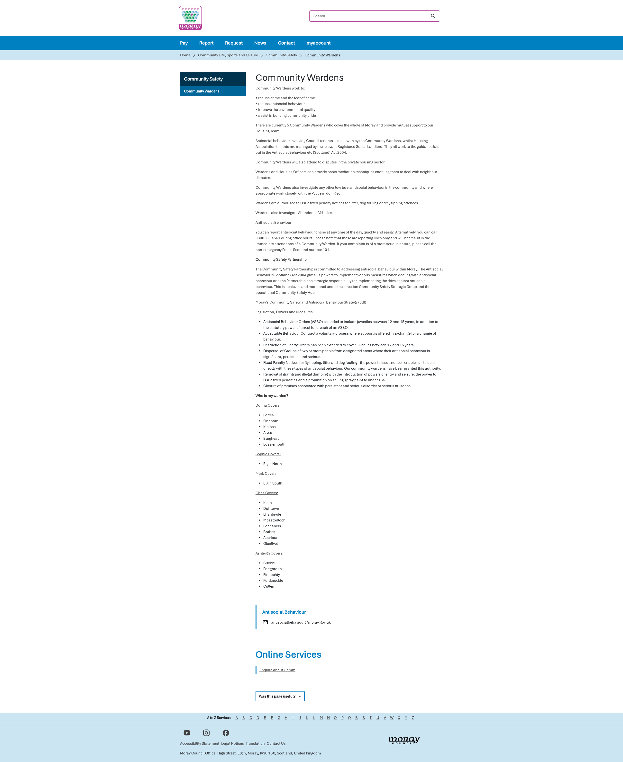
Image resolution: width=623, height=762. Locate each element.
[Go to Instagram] (206, 733)
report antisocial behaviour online (298, 232)
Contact (286, 43)
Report (206, 43)
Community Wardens (202, 91)
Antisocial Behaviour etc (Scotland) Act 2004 (309, 152)
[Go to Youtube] (187, 733)
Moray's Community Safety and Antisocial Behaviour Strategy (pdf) (311, 302)
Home (185, 55)
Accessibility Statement (199, 743)
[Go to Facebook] (226, 733)
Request (234, 43)
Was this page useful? (277, 696)
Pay (184, 43)
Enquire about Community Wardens (289, 670)
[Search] (433, 16)
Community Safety (281, 55)
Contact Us (276, 743)
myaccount (318, 43)
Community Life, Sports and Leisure (228, 55)
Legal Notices (232, 743)
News (260, 43)
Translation (255, 743)
